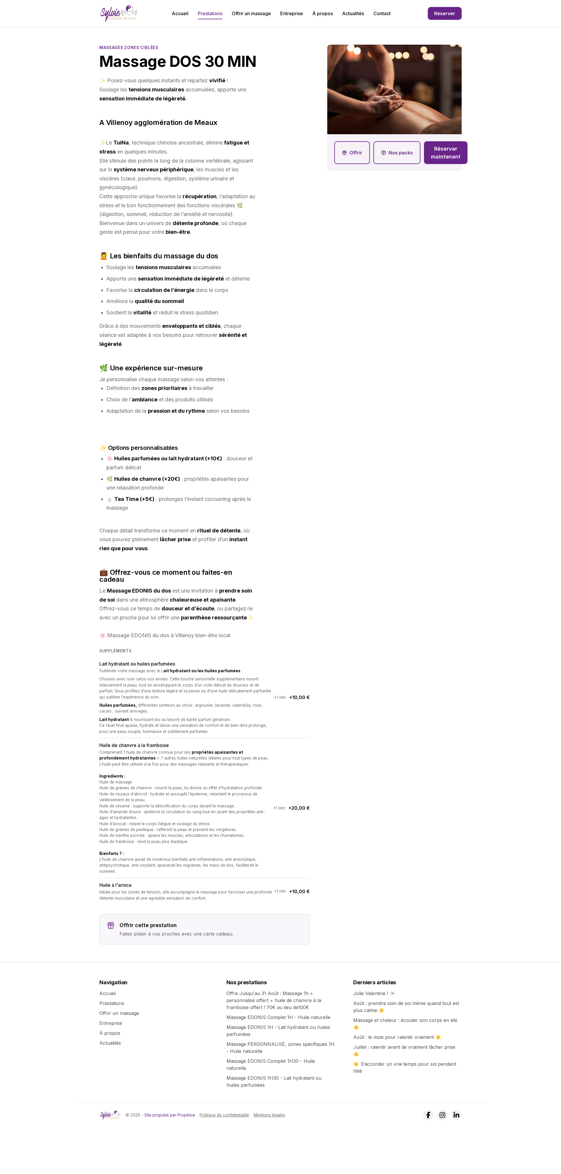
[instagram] (442, 1115)
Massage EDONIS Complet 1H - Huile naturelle (278, 1017)
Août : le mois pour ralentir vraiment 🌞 (397, 1037)
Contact (382, 13)
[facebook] (428, 1115)
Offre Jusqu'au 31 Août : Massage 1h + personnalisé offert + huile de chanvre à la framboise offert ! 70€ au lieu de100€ (273, 1000)
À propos (322, 13)
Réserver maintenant (445, 153)
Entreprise (291, 13)
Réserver (444, 13)
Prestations (210, 13)
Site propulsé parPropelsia (169, 1115)
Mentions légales (269, 1115)
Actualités (353, 13)
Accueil (180, 13)
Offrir (355, 153)
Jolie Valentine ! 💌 (374, 993)
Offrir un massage (251, 13)
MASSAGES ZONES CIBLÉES (128, 47)
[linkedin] (456, 1115)
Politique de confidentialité (224, 1115)
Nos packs (401, 153)
